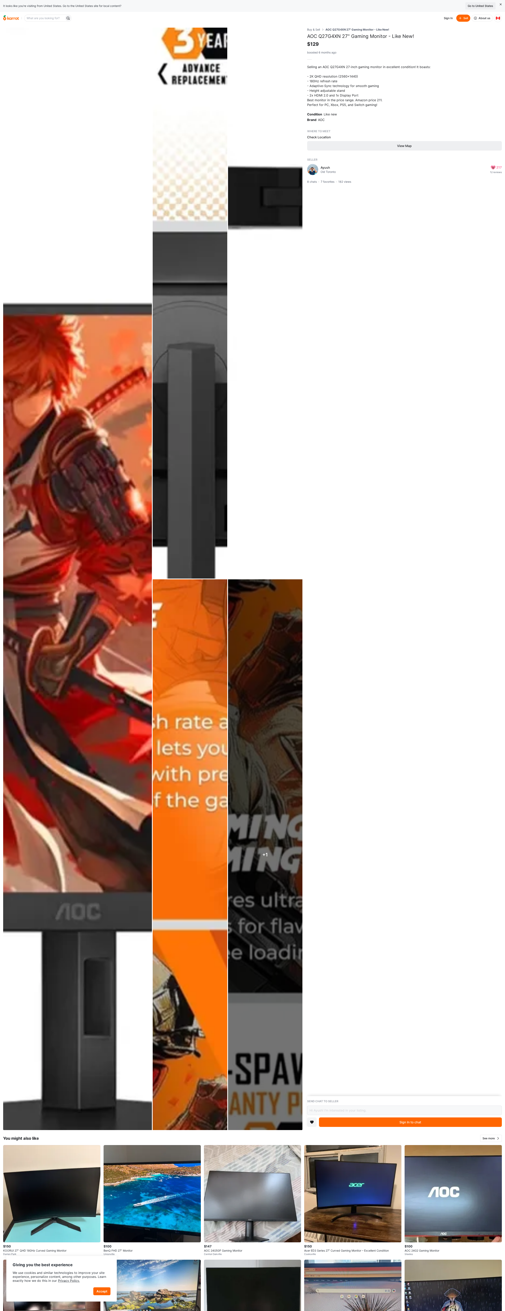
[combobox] (44, 18)
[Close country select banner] (500, 4)
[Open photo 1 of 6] (77, 579)
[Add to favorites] (312, 1122)
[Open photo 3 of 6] (265, 303)
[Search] (68, 18)
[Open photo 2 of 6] (190, 303)
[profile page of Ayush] (312, 169)
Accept (101, 1291)
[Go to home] (11, 18)
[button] (491, 1138)
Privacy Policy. (69, 1281)
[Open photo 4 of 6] (190, 854)
